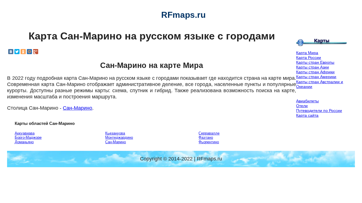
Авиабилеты (307, 101)
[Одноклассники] (23, 51)
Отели (302, 105)
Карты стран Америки (316, 76)
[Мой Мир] (29, 51)
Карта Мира (307, 52)
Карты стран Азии (312, 67)
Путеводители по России (319, 110)
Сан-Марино (77, 108)
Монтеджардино (119, 137)
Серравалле (209, 133)
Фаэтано (206, 137)
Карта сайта (307, 115)
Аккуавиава (25, 133)
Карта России (308, 57)
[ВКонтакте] (10, 51)
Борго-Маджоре (28, 137)
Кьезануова (115, 133)
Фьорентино (209, 142)
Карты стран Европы (315, 62)
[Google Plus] (35, 51)
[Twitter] (17, 51)
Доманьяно (24, 142)
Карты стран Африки (315, 72)
